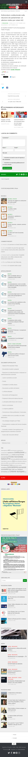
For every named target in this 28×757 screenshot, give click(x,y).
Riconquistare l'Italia (7, 465)
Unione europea (17, 471)
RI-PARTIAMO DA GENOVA (15, 663)
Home (14, 734)
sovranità (4, 469)
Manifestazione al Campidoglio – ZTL (17, 656)
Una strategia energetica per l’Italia (11, 420)
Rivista (18, 11)
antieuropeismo (4, 450)
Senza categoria (16, 343)
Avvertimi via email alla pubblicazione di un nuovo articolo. (13, 163)
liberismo (24, 461)
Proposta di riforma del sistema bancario (12, 398)
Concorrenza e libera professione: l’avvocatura (14, 412)
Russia (17, 465)
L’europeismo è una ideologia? (16, 338)
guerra (25, 459)
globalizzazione (20, 459)
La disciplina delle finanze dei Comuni (12, 401)
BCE (6, 452)
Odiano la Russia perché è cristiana (17, 618)
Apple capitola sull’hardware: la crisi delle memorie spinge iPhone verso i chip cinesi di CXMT (17, 590)
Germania (13, 459)
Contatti (15, 738)
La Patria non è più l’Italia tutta (13, 262)
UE (8, 471)
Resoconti (14, 646)
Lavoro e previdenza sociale (9, 377)
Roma (14, 465)
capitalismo (10, 452)
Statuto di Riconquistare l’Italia (10, 365)
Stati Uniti (11, 469)
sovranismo (12, 467)
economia (10, 454)
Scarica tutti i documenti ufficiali (10, 434)
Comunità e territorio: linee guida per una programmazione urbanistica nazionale (12, 430)
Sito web (5, 152)
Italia (13, 461)
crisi (25, 452)
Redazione (5, 23)
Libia (5, 463)
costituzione (19, 452)
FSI (8, 459)
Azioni (9, 646)
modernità (10, 463)
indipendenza (9, 461)
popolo (18, 463)
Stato (16, 469)
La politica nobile (12, 208)
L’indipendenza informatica (15, 692)
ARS (9, 450)
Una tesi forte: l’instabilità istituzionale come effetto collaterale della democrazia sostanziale (12, 256)
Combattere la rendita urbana (9, 384)
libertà (2, 463)
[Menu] (26, 2)
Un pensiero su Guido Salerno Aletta (17, 244)
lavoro (16, 461)
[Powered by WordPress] (9, 749)
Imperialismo (4, 461)
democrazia (4, 454)
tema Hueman (21, 749)
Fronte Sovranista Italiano (12, 458)
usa (25, 471)
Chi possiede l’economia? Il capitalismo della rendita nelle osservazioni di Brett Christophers (16, 312)
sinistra (20, 465)
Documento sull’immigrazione (10, 395)
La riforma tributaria (7, 391)
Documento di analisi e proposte (10, 369)
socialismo (4, 467)
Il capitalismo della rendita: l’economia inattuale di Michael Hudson (16, 322)
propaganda (22, 463)
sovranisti (22, 467)
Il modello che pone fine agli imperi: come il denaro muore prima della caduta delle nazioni (13, 249)
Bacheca (10, 198)
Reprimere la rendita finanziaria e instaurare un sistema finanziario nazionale (13, 373)
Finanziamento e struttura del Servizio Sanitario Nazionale (13, 425)
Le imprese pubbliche (7, 408)
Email (16, 147)
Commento (6, 137)
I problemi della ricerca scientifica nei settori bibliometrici (13, 416)
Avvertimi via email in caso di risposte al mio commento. (13, 158)
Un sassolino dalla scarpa (14, 265)
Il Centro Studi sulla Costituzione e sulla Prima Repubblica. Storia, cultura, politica (16, 702)
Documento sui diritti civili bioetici (10, 388)
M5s (7, 463)
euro (13, 455)
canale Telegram (15, 69)
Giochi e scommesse (7, 405)
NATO (13, 463)
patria (16, 463)
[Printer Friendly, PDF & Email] (5, 72)
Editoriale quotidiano (8, 11)
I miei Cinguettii (5, 179)
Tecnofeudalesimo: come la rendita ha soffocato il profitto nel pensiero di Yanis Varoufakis (17, 285)
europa (18, 454)
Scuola (4, 381)
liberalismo (20, 461)
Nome (4, 147)
